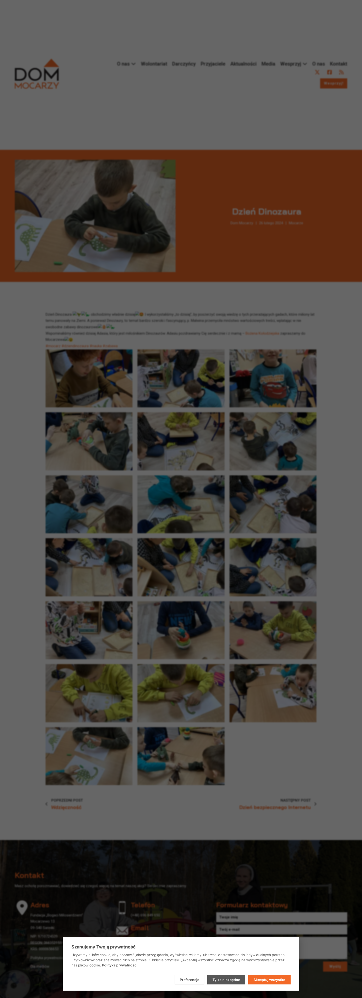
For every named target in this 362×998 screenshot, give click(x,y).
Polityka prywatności (119, 965)
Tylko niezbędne (226, 980)
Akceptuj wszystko (269, 980)
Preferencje (189, 980)
